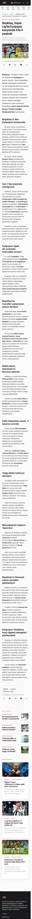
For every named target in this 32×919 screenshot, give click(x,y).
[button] (23, 3)
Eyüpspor (13, 689)
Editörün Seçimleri (7, 714)
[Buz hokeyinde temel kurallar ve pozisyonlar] (25, 717)
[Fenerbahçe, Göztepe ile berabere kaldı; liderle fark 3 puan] (15, 847)
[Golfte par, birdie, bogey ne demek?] (25, 749)
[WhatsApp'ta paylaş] (15, 64)
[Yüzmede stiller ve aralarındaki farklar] (25, 739)
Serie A (13, 818)
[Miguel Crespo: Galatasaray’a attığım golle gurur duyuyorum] (15, 769)
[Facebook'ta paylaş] (10, 64)
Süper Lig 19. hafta (8, 691)
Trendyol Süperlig (14, 19)
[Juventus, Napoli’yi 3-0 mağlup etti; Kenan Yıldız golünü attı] (15, 808)
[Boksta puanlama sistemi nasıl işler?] (25, 728)
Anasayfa (5, 14)
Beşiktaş (5, 689)
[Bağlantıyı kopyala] (27, 64)
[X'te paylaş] (4, 64)
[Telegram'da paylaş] (21, 64)
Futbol (11, 14)
